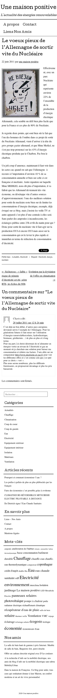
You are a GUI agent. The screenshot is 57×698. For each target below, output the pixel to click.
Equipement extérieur (14, 442)
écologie (46, 621)
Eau (6, 433)
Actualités (15, 256)
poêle (45, 601)
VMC (45, 615)
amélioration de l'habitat (23, 548)
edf (17, 578)
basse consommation (27, 552)
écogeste (36, 621)
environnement (16, 584)
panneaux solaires (24, 595)
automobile (44, 549)
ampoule (7, 548)
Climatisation (10, 419)
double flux (23, 571)
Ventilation (9, 461)
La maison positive (28, 590)
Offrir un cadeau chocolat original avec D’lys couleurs (28, 653)
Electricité (24, 256)
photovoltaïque (13, 600)
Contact (29, 24)
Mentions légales (11, 533)
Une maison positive (28, 8)
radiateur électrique (13, 605)
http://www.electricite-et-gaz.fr (29, 354)
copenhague (44, 564)
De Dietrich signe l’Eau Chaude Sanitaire (22, 503)
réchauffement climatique (33, 605)
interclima (34, 585)
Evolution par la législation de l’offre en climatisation (42, 275)
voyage (51, 616)
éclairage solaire (22, 622)
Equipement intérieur (13, 447)
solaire (9, 615)
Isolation (8, 452)
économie (13, 628)
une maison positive (28, 61)
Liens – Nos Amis (12, 519)
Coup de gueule (11, 428)
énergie (49, 256)
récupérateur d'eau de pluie (21, 610)
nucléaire (5, 260)
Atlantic (37, 549)
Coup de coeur (10, 424)
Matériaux (8, 456)
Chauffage (8, 414)
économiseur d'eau (31, 628)
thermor (18, 616)
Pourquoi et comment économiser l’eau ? (22, 477)
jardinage (10, 590)
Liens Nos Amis (17, 32)
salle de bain (45, 610)
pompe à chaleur (33, 601)
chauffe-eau (37, 559)
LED (42, 590)
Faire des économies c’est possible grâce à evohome (27, 490)
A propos (11, 24)
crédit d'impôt (11, 570)
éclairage (9, 622)
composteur (32, 564)
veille (24, 616)
